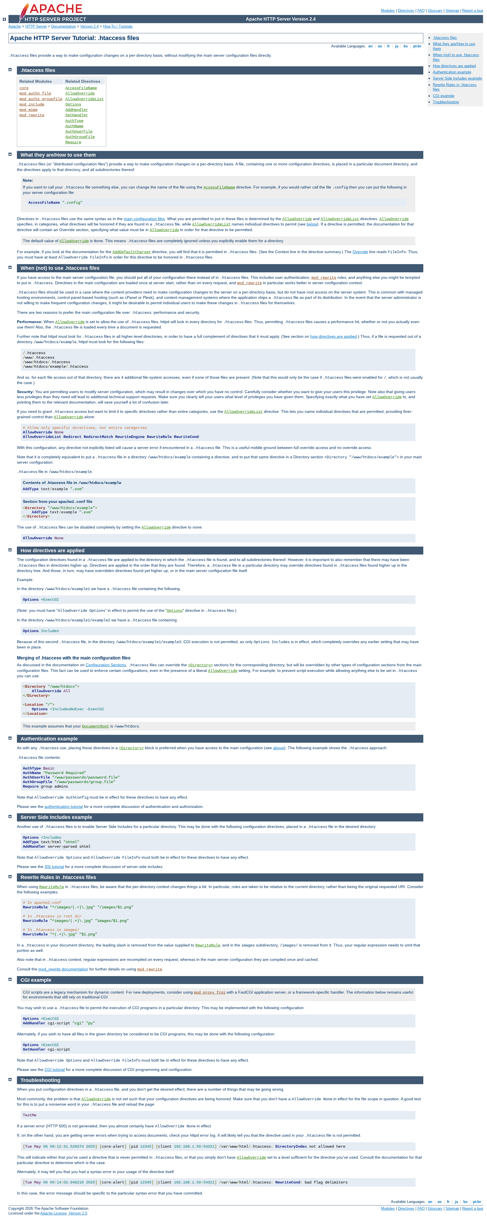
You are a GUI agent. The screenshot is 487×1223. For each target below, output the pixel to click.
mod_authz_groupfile (40, 99)
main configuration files (144, 218)
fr (388, 46)
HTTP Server (36, 26)
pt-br (417, 46)
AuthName (74, 126)
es (380, 46)
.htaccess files (445, 38)
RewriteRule (51, 887)
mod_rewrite (31, 115)
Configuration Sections (106, 665)
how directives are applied (333, 336)
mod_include (31, 104)
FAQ (421, 10)
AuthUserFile (78, 131)
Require (73, 142)
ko (405, 46)
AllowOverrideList (84, 99)
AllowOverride (80, 93)
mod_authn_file (35, 93)
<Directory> (200, 665)
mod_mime (28, 110)
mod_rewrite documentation (63, 969)
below (312, 224)
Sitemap (452, 10)
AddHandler (76, 110)
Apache (14, 26)
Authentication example (452, 72)
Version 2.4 (89, 26)
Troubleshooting (446, 102)
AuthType (74, 121)
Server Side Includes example (457, 78)
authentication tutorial (64, 806)
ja (396, 46)
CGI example (443, 96)
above (278, 748)
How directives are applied (454, 66)
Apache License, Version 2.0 (63, 1213)
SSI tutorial (54, 866)
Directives (406, 10)
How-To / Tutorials (118, 26)
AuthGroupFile (80, 137)
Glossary (435, 10)
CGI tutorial (55, 1069)
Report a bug (472, 10)
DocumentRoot (95, 726)
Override (360, 251)
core (23, 88)
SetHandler (76, 115)
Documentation (63, 26)
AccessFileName (81, 88)
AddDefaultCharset (131, 252)
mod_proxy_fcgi (209, 992)
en (370, 46)
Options (73, 104)
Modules (388, 10)
